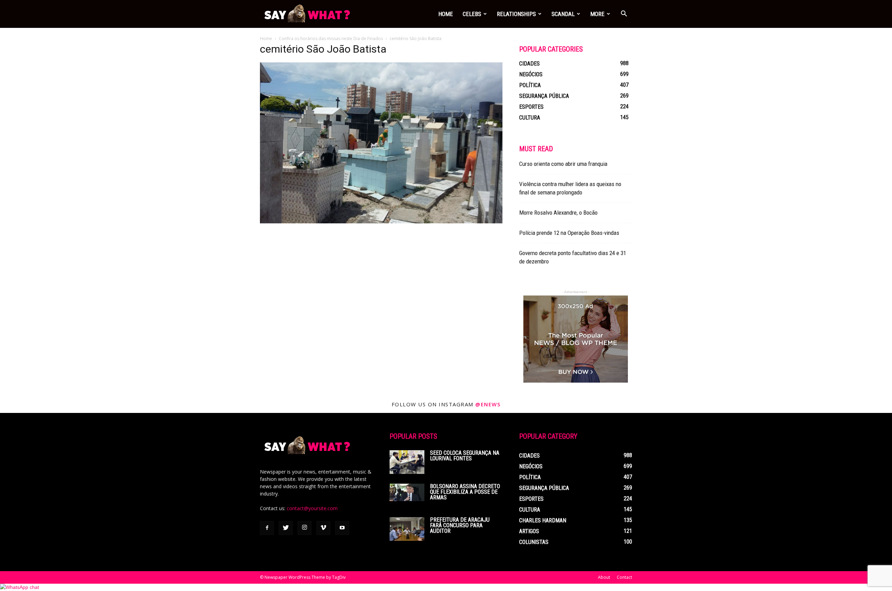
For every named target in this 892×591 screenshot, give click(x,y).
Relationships (516, 13)
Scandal (563, 13)
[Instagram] (305, 528)
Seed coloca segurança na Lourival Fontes (464, 456)
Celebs (472, 13)
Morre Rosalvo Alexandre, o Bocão (558, 212)
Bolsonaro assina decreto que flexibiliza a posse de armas (465, 492)
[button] (623, 14)
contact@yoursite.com (312, 508)
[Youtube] (342, 528)
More (597, 13)
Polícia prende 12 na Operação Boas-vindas (569, 232)
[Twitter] (286, 528)
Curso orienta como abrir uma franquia (563, 163)
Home (445, 13)
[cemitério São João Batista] (381, 221)
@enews (487, 404)
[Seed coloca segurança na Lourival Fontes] (407, 462)
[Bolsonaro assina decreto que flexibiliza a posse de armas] (407, 492)
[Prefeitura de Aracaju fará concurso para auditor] (407, 529)
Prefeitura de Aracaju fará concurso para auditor (460, 525)
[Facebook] (267, 528)
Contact (624, 577)
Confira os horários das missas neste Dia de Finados (331, 38)
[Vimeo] (323, 528)
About (604, 577)
